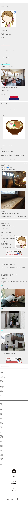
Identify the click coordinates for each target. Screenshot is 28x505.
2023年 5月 (1, 419)
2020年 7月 (1, 449)
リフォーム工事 (2, 373)
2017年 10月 (1, 463)
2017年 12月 (1, 460)
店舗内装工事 (1, 372)
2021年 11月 (1, 436)
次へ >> (7, 366)
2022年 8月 (1, 427)
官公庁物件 (1, 394)
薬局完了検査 (1, 376)
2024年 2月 (1, 414)
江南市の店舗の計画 (2, 377)
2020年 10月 (1, 446)
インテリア (1, 388)
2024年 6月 (1, 410)
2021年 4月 (1, 441)
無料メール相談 (6, 237)
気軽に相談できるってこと (5, 164)
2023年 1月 (1, 422)
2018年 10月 (1, 455)
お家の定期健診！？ (4, 259)
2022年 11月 (1, 423)
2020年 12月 (1, 445)
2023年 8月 (1, 417)
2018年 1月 (1, 459)
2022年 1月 (1, 433)
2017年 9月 (1, 464)
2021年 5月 (1, 440)
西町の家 (8, 167)
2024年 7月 (1, 409)
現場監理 (1, 398)
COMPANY (14, 490)
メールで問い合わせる (14, 96)
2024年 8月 (1, 408)
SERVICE (14, 481)
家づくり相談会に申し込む (14, 99)
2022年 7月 (1, 428)
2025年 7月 (1, 401)
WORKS (14, 479)
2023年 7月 (1, 418)
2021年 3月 (1, 442)
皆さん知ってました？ (4, 103)
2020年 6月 (1, 450)
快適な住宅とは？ (4, 4)
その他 (1, 392)
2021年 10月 (1, 437)
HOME (14, 476)
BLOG (14, 486)
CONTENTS (14, 483)
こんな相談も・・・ (4, 222)
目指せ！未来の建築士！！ (3, 369)
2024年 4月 (1, 413)
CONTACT (14, 493)
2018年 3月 (1, 456)
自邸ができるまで (2, 386)
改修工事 (1, 395)
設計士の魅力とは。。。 (3, 381)
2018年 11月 (1, 454)
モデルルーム (1, 391)
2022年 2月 (1, 432)
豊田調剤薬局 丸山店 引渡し (3, 371)
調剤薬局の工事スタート (3, 378)
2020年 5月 (1, 451)
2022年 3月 (1, 431)
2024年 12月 (1, 405)
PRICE (14, 488)
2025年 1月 (1, 404)
